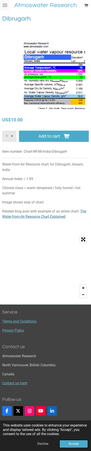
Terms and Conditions (19, 321)
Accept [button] (73, 444)
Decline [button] (42, 444)
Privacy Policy (13, 330)
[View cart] (86, 5)
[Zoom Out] (83, 294)
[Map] (45, 267)
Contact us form (14, 383)
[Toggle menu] (5, 5)
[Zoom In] (83, 288)
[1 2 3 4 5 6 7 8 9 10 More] (9, 136)
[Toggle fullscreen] (83, 239)
